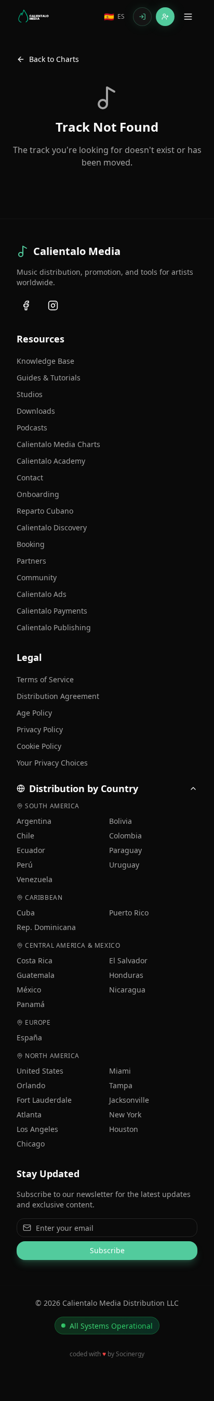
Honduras (126, 975)
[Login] (142, 16)
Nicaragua (127, 990)
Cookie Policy (39, 746)
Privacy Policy (40, 729)
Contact (30, 477)
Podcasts (32, 427)
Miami (120, 1071)
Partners (31, 561)
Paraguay (125, 850)
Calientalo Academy (51, 461)
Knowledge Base (45, 361)
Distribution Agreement (58, 696)
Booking (31, 544)
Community (37, 577)
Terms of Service (45, 679)
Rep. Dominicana (46, 927)
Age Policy (34, 713)
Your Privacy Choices (52, 763)
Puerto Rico (129, 913)
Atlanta (29, 1114)
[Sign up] (165, 16)
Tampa (120, 1085)
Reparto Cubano (45, 511)
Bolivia (120, 821)
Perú (25, 865)
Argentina (34, 821)
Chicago (31, 1144)
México (29, 990)
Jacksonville (129, 1100)
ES (114, 16)
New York (125, 1114)
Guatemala (36, 975)
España (29, 1037)
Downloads (36, 411)
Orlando (31, 1085)
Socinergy (130, 1353)
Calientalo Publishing (54, 627)
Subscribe (107, 1250)
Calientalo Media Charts (58, 444)
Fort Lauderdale (44, 1100)
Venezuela (34, 879)
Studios (30, 394)
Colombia (125, 835)
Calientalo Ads (41, 594)
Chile (25, 835)
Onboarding (38, 494)
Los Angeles (37, 1129)
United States (40, 1071)
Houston (123, 1129)
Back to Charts (54, 59)
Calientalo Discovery (52, 527)
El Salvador (128, 960)
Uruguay (124, 865)
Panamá (31, 1004)
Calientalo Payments (52, 611)
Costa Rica (34, 960)
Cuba (26, 913)
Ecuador (31, 850)
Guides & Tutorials (49, 378)
